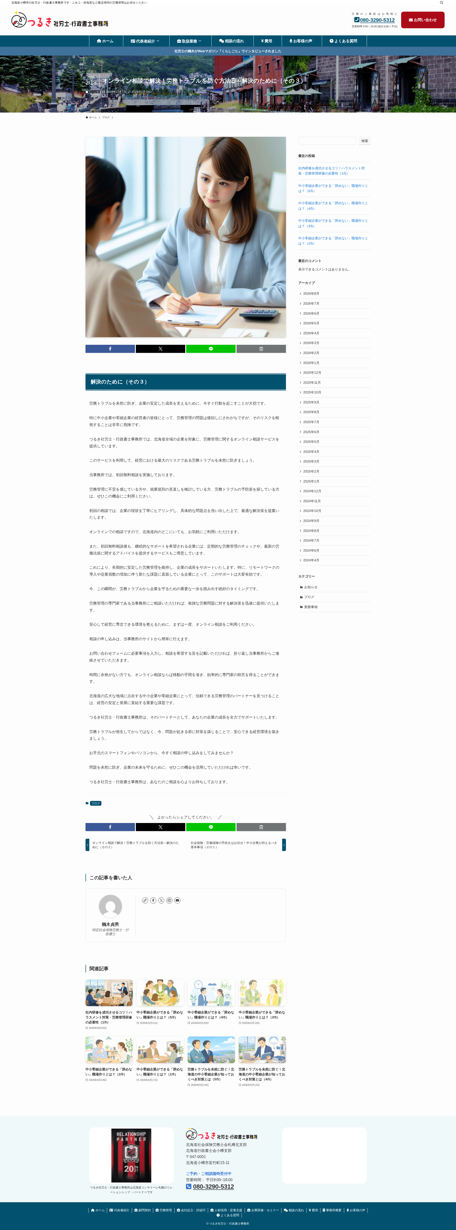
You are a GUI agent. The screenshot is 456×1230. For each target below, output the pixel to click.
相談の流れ (296, 1210)
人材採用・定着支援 (228, 1210)
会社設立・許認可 (193, 1210)
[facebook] (153, 900)
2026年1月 (311, 363)
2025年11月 (312, 382)
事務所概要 (333, 1210)
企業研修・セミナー (264, 1210)
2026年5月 (311, 323)
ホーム (100, 1210)
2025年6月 (311, 432)
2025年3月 (311, 461)
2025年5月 (311, 442)
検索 (364, 141)
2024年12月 (312, 491)
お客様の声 (357, 1210)
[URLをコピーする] (261, 349)
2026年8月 (311, 293)
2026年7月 (311, 303)
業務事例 (311, 607)
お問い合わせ (425, 20)
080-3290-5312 (377, 20)
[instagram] (169, 900)
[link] (145, 900)
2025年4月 (311, 452)
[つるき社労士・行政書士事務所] (59, 19)
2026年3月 (311, 343)
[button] (110, 349)
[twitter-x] (161, 900)
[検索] (441, 2)
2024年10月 (312, 511)
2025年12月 (312, 372)
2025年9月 (311, 402)
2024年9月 (311, 521)
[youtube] (177, 900)
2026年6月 (311, 313)
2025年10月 (312, 392)
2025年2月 (311, 471)
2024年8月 (311, 531)
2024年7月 (311, 540)
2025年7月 (311, 422)
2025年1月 (311, 481)
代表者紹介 (121, 1210)
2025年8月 (311, 412)
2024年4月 (311, 560)
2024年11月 (312, 501)
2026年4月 (311, 333)
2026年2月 (311, 353)
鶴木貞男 (110, 924)
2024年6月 (311, 550)
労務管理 (165, 1210)
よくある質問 (229, 1215)
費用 (314, 1210)
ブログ (95, 91)
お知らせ (311, 587)
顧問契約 (144, 1210)
